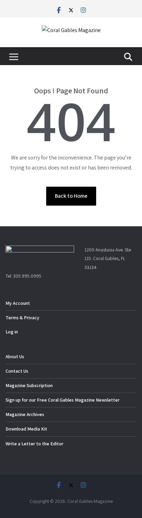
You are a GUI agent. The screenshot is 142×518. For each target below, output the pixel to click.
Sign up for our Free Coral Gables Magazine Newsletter (63, 400)
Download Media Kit (26, 429)
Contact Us (17, 371)
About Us (15, 356)
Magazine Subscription (29, 385)
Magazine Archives (25, 414)
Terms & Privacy (22, 317)
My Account (18, 303)
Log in (12, 332)
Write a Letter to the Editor (34, 444)
